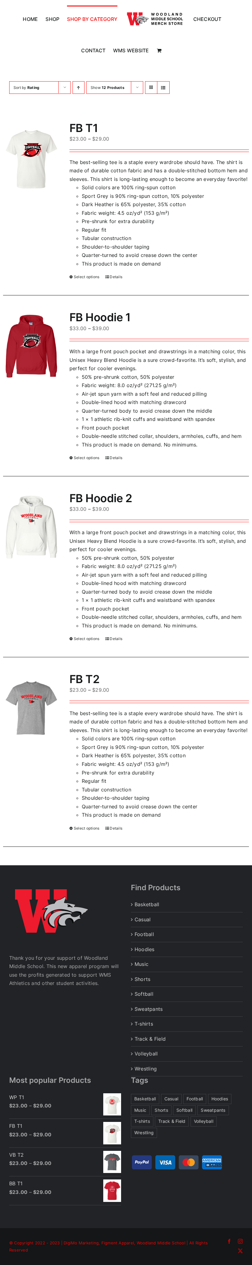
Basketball (147, 904)
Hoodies (145, 949)
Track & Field (150, 1039)
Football (144, 934)
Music (141, 964)
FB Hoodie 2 (100, 498)
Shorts (142, 979)
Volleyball (146, 1054)
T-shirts (144, 1024)
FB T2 (84, 679)
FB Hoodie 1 (99, 317)
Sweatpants (149, 1009)
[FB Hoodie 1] (31, 346)
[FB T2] (31, 708)
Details (116, 276)
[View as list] (163, 88)
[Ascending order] (79, 87)
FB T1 (83, 128)
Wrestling (146, 1069)
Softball (144, 994)
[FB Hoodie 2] (31, 527)
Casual (143, 919)
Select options (86, 276)
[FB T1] (31, 157)
